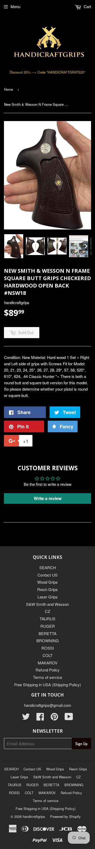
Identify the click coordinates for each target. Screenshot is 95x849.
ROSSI (47, 648)
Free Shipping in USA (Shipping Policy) (47, 684)
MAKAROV (48, 662)
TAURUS (47, 618)
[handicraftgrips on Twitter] (26, 718)
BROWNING (47, 640)
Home (8, 89)
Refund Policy (48, 670)
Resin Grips (47, 589)
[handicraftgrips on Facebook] (40, 718)
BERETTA (47, 633)
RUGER (47, 626)
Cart (87, 6)
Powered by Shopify (65, 816)
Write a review (47, 498)
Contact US (47, 575)
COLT (47, 655)
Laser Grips (47, 596)
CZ (47, 611)
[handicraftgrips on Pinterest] (54, 718)
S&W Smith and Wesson (47, 604)
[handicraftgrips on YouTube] (69, 718)
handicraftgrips (34, 816)
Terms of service (47, 677)
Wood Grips (47, 582)
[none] (13, 246)
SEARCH (47, 567)
